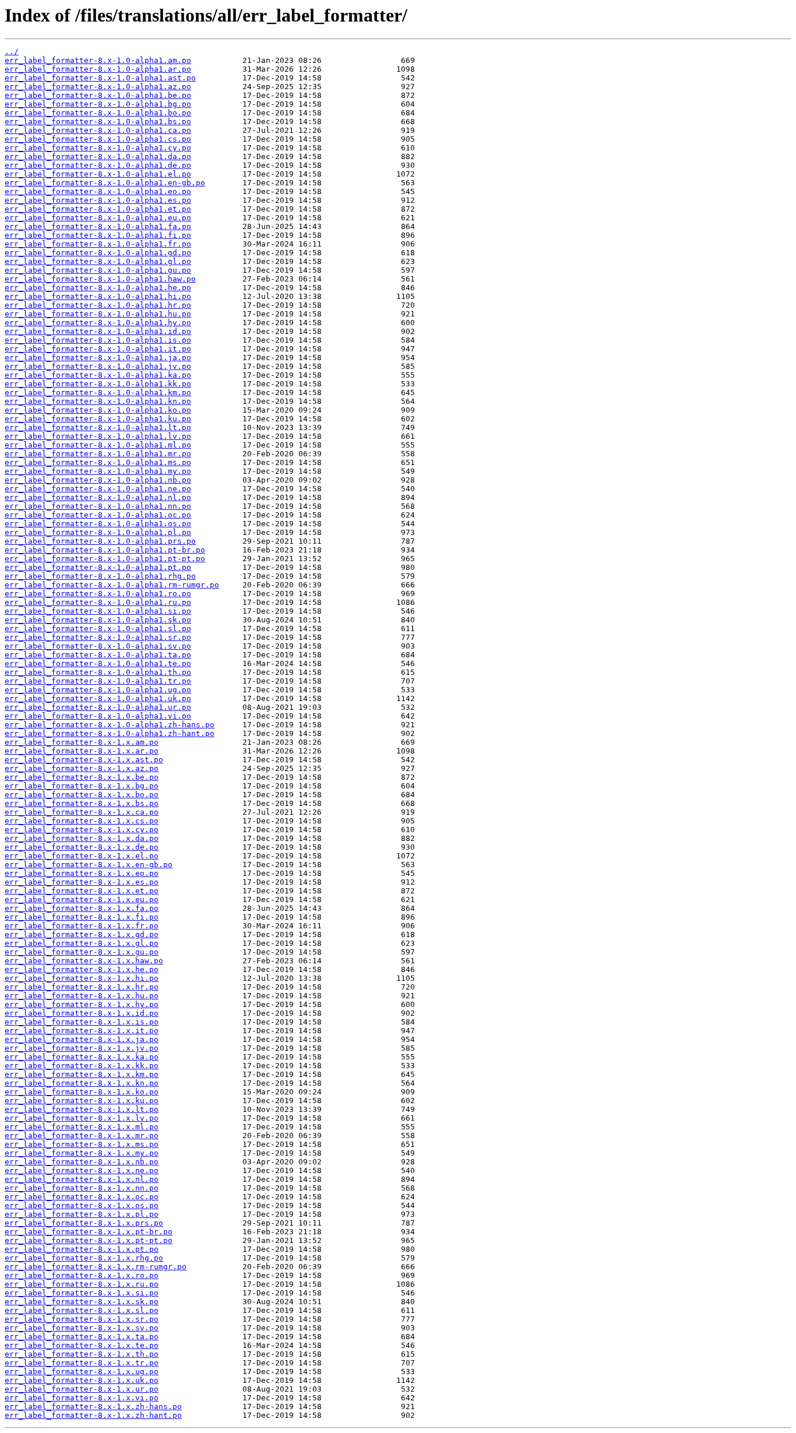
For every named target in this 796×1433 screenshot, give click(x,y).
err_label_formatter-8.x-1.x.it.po (82, 1030)
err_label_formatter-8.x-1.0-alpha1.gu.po (98, 270)
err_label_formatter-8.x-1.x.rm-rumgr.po (95, 1266)
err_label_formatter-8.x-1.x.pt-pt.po (88, 1240)
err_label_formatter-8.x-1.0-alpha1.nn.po (98, 506)
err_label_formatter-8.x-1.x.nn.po (82, 1188)
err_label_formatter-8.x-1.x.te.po (82, 1345)
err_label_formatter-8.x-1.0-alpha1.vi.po (98, 716)
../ (12, 51)
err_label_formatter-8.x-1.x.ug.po (82, 1371)
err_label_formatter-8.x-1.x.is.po (82, 1021)
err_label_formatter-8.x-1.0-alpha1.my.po (98, 471)
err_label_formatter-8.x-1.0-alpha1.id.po (98, 331)
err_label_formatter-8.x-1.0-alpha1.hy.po (98, 322)
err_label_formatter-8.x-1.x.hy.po (82, 1004)
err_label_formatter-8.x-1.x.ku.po (82, 1100)
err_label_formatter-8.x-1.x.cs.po (82, 820)
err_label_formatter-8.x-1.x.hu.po (82, 995)
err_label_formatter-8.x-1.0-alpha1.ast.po (100, 77)
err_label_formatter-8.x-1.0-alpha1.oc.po (98, 514)
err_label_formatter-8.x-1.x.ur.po (82, 1389)
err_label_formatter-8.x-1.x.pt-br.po (88, 1231)
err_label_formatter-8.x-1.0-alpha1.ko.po (98, 410)
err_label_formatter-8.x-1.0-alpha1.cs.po (98, 139)
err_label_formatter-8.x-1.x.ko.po (82, 1091)
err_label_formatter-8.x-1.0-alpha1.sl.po (98, 628)
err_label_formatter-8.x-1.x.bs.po (82, 803)
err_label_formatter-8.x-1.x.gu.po (82, 952)
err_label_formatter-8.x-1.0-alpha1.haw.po (100, 278)
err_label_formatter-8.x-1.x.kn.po (82, 1083)
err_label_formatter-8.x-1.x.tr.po (82, 1362)
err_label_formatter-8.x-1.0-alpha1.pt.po (98, 567)
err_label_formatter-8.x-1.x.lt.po (82, 1109)
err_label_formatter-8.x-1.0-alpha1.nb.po (98, 480)
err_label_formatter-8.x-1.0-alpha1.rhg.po (100, 576)
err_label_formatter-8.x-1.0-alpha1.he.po (98, 287)
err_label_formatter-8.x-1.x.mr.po (82, 1135)
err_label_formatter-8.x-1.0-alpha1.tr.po (98, 681)
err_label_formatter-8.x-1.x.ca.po (82, 812)
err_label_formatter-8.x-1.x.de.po (82, 847)
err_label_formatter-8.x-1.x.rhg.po (84, 1258)
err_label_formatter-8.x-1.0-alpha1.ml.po (98, 445)
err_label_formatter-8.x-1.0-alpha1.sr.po (98, 637)
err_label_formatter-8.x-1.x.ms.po (82, 1144)
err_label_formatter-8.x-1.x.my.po (82, 1153)
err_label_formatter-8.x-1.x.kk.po (82, 1065)
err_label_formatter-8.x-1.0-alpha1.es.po (98, 200)
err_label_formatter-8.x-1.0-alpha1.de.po (98, 165)
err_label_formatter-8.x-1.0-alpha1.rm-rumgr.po (112, 584)
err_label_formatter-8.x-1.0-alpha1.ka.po (98, 375)
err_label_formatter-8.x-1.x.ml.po (82, 1126)
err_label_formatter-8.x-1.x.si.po (82, 1292)
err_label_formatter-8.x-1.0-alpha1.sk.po (98, 619)
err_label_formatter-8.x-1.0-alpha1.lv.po (98, 436)
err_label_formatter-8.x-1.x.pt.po (82, 1249)
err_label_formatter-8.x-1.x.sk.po (82, 1301)
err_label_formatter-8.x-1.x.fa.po (82, 908)
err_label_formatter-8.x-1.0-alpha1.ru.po (98, 602)
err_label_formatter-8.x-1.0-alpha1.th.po (98, 672)
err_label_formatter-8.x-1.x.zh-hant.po (93, 1415)
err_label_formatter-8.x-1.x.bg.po (82, 785)
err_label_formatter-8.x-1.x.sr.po (82, 1319)
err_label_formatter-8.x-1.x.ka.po (82, 1056)
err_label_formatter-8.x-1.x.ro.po (82, 1275)
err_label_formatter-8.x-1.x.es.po (82, 882)
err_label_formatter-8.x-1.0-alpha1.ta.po (98, 654)
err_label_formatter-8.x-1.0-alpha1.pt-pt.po (105, 558)
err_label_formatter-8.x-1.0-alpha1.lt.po (98, 427)
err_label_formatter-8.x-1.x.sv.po (82, 1327)
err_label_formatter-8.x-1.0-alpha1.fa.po (98, 226)
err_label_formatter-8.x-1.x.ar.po (82, 751)
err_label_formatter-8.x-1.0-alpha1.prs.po (100, 541)
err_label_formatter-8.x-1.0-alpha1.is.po (98, 340)
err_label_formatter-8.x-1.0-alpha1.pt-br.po (105, 549)
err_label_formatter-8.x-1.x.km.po (82, 1074)
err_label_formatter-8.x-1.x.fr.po (82, 925)
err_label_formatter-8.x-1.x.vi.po (82, 1397)
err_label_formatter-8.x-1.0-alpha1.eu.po (98, 217)
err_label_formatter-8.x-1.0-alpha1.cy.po (98, 147)
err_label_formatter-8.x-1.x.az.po (82, 768)
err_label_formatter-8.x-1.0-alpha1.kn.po (98, 401)
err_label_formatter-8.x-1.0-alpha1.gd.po (98, 252)
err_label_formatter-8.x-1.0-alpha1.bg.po (98, 104)
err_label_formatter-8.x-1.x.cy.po (82, 829)
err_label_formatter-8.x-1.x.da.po (82, 838)
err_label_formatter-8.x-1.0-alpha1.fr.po (98, 244)
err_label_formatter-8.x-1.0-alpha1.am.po (98, 60)
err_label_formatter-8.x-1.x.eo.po (82, 873)
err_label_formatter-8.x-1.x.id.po (82, 1013)
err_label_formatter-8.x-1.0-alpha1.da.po (98, 156)
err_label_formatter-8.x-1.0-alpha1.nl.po (98, 497)
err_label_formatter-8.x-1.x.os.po (82, 1205)
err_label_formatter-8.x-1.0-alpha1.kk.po (98, 383)
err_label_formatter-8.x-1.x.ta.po (82, 1336)
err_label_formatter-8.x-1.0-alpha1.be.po (98, 95)
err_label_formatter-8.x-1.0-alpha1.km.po (98, 392)
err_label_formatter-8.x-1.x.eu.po (82, 899)
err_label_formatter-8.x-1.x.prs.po (84, 1223)
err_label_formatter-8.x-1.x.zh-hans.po (93, 1406)
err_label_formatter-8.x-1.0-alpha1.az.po (98, 86)
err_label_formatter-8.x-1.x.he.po (82, 969)
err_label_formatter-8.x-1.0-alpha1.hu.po (98, 313)
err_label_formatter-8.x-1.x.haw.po (84, 960)
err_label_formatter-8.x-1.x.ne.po (82, 1170)
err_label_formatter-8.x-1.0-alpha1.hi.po (98, 296)
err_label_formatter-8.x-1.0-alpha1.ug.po (98, 689)
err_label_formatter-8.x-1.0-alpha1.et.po (98, 209)
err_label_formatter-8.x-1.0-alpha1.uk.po (98, 698)
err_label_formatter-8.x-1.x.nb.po (82, 1161)
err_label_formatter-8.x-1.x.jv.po (82, 1048)
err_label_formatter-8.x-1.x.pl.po (82, 1214)
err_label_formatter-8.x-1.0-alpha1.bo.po (98, 112)
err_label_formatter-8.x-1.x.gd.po (82, 934)
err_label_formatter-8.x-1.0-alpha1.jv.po (98, 366)
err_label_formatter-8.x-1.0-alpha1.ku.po (98, 418)
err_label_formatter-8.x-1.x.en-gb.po (88, 864)
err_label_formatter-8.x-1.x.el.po (82, 855)
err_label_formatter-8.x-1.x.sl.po (82, 1310)
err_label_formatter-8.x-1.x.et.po (82, 890)
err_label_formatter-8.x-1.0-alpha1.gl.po (98, 261)
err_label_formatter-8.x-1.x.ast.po (84, 759)
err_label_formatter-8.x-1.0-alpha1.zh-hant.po (109, 733)
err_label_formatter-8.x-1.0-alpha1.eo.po (98, 191)
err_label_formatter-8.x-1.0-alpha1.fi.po (98, 235)
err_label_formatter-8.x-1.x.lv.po (82, 1118)
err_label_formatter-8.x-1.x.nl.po (82, 1179)
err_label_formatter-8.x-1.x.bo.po (82, 794)
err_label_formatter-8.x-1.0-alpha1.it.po (98, 348)
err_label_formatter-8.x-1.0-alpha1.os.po (98, 523)
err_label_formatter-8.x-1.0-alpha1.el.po (98, 174)
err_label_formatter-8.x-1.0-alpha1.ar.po (98, 69)
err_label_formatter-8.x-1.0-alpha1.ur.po (98, 707)
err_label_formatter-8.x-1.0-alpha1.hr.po (98, 305)
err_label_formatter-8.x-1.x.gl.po (82, 943)
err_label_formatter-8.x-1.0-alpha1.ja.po (98, 357)
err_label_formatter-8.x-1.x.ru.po (82, 1284)
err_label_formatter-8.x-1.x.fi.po (82, 917)
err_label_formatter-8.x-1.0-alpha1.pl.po (98, 532)
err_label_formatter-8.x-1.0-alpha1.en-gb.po (105, 182)
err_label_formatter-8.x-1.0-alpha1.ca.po (98, 130)
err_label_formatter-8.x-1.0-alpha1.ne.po (98, 488)
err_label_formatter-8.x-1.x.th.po (82, 1354)
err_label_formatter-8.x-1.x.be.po (82, 777)
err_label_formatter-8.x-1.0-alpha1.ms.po (98, 462)
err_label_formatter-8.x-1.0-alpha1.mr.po (98, 453)
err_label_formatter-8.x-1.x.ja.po (82, 1039)
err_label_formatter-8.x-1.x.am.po (82, 742)
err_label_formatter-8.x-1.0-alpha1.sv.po (98, 646)
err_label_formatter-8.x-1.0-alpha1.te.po (98, 663)
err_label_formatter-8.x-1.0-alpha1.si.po (98, 611)
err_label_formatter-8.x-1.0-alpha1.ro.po (98, 593)
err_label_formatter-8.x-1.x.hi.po (82, 978)
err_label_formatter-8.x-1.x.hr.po (82, 987)
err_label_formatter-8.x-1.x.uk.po (82, 1380)
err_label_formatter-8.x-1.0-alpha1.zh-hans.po (109, 724)
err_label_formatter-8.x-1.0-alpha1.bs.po (98, 121)
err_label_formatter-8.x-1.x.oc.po (82, 1196)
